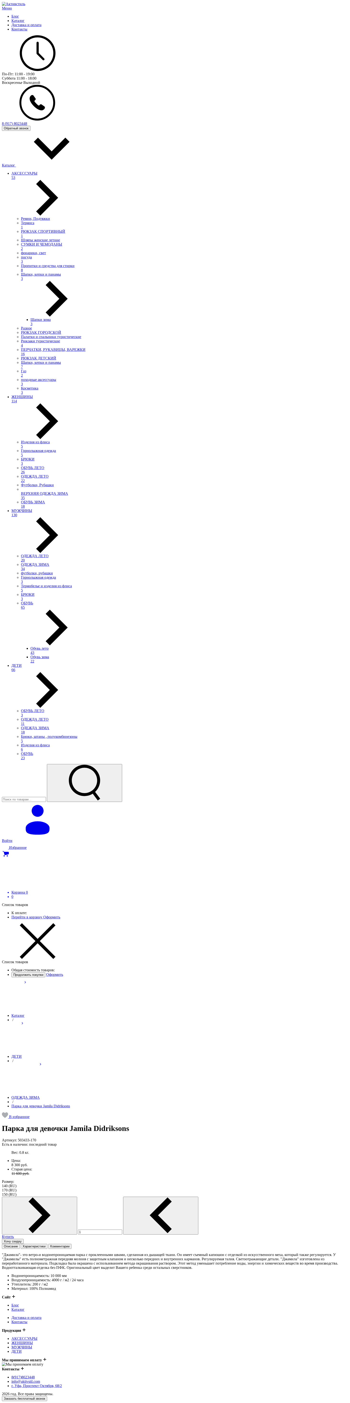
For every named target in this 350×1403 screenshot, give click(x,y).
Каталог (9, 165)
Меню (7, 8)
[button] (16, 1117)
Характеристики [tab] (34, 1246)
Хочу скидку (13, 1241)
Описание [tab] (11, 1246)
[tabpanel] (175, 1272)
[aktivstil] (13, 4)
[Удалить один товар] (160, 1216)
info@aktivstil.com (25, 1381)
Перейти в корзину (27, 917)
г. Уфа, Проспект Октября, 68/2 (36, 1386)
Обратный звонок (16, 128)
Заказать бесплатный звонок (24, 1398)
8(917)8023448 (23, 1377)
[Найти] (84, 783)
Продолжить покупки (28, 975)
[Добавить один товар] (39, 1216)
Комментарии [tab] (60, 1246)
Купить (8, 1237)
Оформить (51, 917)
